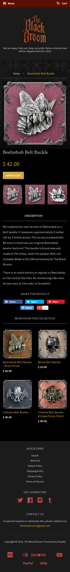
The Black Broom (33, 541)
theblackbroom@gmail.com (35, 525)
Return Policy (35, 465)
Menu (10, 3)
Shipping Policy (35, 471)
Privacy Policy (35, 476)
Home (16, 73)
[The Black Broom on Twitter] (20, 501)
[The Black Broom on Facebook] (30, 501)
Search (35, 455)
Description (34, 216)
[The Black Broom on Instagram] (40, 501)
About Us (35, 460)
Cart (64, 3)
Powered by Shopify (55, 541)
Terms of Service (35, 481)
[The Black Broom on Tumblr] (50, 501)
